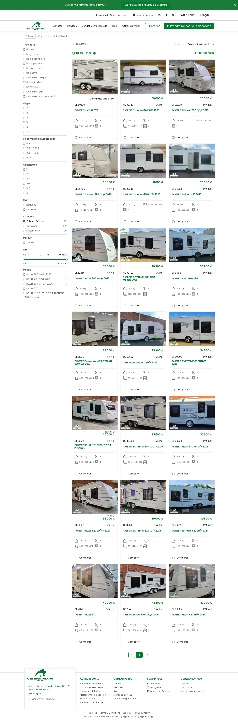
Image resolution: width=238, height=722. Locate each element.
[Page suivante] (155, 655)
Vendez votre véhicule (94, 26)
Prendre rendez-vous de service (190, 26)
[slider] (23, 259)
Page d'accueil (46, 36)
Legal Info (128, 712)
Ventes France (144, 15)
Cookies (92, 712)
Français (204, 15)
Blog (114, 26)
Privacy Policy (142, 712)
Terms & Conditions (110, 712)
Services (72, 26)
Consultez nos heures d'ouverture (146, 5)
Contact (154, 26)
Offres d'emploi (131, 26)
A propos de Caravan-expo (111, 15)
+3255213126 (189, 15)
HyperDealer (129, 716)
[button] (58, 26)
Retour (30, 36)
